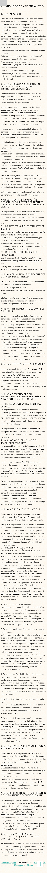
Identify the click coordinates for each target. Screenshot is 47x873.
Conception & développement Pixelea (30, 863)
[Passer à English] (14, 3)
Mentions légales (9, 862)
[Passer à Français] (9, 3)
